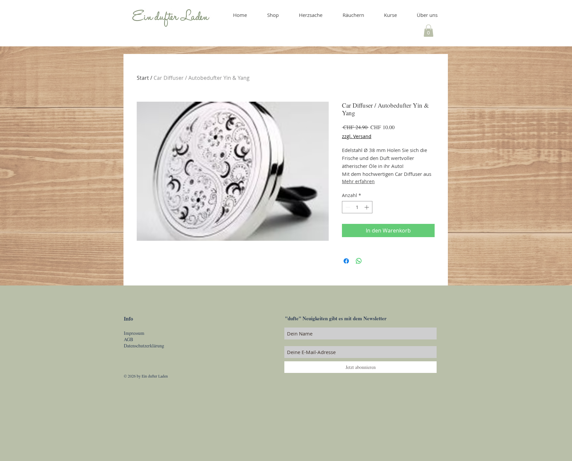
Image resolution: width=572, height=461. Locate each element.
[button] (428, 31)
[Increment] (367, 207)
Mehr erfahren (358, 181)
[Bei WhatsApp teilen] (359, 261)
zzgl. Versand (356, 136)
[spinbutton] (357, 207)
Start (143, 77)
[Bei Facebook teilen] (346, 261)
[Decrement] (347, 207)
